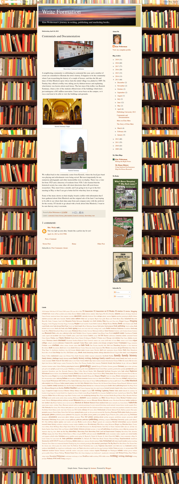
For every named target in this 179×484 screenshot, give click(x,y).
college (44, 343)
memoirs (89, 398)
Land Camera (81, 388)
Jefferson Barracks (101, 381)
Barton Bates (120, 318)
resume (71, 424)
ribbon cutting (104, 424)
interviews (102, 378)
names (47, 405)
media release (63, 398)
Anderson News (92, 316)
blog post (109, 321)
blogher (77, 323)
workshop (96, 456)
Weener (57, 453)
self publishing (105, 429)
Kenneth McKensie (126, 383)
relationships (122, 422)
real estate (74, 422)
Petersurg (114, 412)
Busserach (48, 333)
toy (124, 446)
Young (63, 458)
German (110, 366)
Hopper (54, 376)
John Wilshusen (55, 383)
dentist (94, 348)
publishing (93, 419)
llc (136, 391)
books (108, 328)
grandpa (123, 369)
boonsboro (127, 328)
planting (90, 414)
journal (67, 383)
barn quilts (102, 318)
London (44, 393)
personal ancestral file (98, 412)
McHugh (44, 398)
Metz (103, 398)
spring (80, 436)
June (119, 102)
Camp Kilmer (101, 333)
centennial (51, 216)
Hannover (71, 371)
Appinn (113, 316)
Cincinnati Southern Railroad (74, 340)
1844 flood (53, 311)
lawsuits (112, 388)
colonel (50, 343)
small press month (91, 434)
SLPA (84, 434)
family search (105, 358)
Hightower (133, 371)
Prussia (59, 419)
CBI (99, 335)
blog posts (115, 321)
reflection (89, 422)
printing (96, 417)
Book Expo (64, 326)
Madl (135, 393)
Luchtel (108, 393)
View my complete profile (122, 50)
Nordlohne (45, 410)
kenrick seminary (78, 216)
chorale (135, 338)
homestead (125, 373)
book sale (58, 328)
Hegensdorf (100, 371)
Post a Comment (50, 239)
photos (52, 414)
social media (133, 434)
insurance (85, 378)
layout (117, 388)
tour (93, 216)
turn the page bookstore (101, 448)
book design (57, 326)
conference (60, 343)
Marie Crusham (72, 395)
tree (57, 448)
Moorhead (116, 400)
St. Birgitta (86, 436)
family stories (115, 358)
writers (108, 456)
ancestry (85, 316)
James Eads (75, 381)
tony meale (108, 446)
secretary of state (95, 429)
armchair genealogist (122, 316)
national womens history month (119, 405)
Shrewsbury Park (82, 431)
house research (82, 376)
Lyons (124, 393)
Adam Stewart (72, 314)
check (104, 338)
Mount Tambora (57, 403)
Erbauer (68, 356)
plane (85, 414)
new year (68, 407)
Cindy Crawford (88, 340)
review (85, 424)
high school (125, 371)
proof (135, 417)
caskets (73, 335)
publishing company (104, 419)
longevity (53, 393)
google (53, 369)
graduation (92, 369)
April (119, 109)
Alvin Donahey (110, 314)
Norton (69, 410)
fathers (94, 361)
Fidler (120, 361)
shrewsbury (88, 216)
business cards (119, 331)
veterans (86, 450)
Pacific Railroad (112, 410)
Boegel (105, 324)
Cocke (130, 340)
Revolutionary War (94, 424)
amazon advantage (126, 314)
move (64, 403)
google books (59, 369)
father (66, 361)
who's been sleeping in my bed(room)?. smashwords (93, 453)
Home (74, 244)
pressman (77, 417)
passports (50, 412)
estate (87, 356)
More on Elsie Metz (124, 120)
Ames (62, 316)
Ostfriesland (101, 410)
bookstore (114, 328)
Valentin (56, 450)
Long (48, 393)
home (111, 373)
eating (75, 352)
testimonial (60, 443)
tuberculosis (86, 448)
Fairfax (111, 356)
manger (62, 395)
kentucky (60, 385)
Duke (128, 350)
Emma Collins (46, 356)
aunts (58, 318)
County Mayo (84, 343)
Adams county (80, 314)
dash (111, 345)
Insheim (79, 378)
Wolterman (61, 456)
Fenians (116, 361)
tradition (134, 446)
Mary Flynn (100, 395)
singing (49, 434)
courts (90, 343)
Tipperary (101, 446)
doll (69, 350)
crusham (55, 345)
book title (87, 328)
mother (128, 400)
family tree (123, 358)
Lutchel (120, 393)
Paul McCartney (70, 412)
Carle (60, 335)
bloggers (126, 321)
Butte (54, 333)
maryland (106, 395)
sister (53, 434)
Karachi (106, 383)
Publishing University (117, 419)
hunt (108, 376)
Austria (68, 319)
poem (95, 414)
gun (57, 371)
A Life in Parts (55, 314)
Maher (50, 395)
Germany (121, 366)
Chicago (108, 338)
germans (115, 366)
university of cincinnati (124, 448)
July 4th (101, 383)
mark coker (80, 395)
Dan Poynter (94, 345)
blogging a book (47, 323)
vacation (51, 450)
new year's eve (84, 407)
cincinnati (62, 340)
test (56, 443)
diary (130, 348)
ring (121, 424)
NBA (43, 407)
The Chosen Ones (132, 443)
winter (47, 456)
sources (67, 436)
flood (47, 363)
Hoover (130, 373)
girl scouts (48, 369)
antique (99, 316)
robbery (47, 426)
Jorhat (62, 383)
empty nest (62, 356)
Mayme (120, 395)
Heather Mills (92, 371)
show (54, 431)
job (116, 381)
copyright (76, 343)
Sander (44, 429)
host (58, 376)
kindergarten (104, 385)
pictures (63, 414)
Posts (118, 292)
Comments (119, 296)
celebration (112, 335)
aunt (55, 319)
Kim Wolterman (121, 46)
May (119, 106)
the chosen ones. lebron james (51, 446)
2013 (117, 79)
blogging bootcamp (57, 323)
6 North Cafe (46, 314)
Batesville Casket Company (50, 321)
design (120, 348)
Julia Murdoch (85, 383)
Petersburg (108, 412)
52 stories (119, 311)
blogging (133, 320)
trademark (128, 446)
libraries (66, 391)
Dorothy (96, 350)
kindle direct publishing (115, 385)
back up (87, 318)
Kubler (67, 387)
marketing (87, 395)
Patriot (63, 412)
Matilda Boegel (113, 395)
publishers (85, 419)
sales (122, 427)
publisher (79, 419)
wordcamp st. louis (77, 456)
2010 (117, 146)
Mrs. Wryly (51, 227)
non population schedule (123, 407)
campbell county (118, 333)
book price (101, 326)
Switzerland (107, 441)
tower (120, 446)
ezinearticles (98, 356)
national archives (73, 405)
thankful (66, 443)
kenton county (52, 385)
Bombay (115, 324)
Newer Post (47, 244)
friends (110, 363)
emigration (133, 352)
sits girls (79, 434)
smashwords (101, 433)
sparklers (72, 436)
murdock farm (103, 403)
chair (57, 338)
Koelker (61, 388)
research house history (49, 424)
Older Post (101, 244)
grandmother (117, 369)
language (87, 388)
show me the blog (62, 431)
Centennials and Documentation (123, 116)
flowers (51, 363)
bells (63, 321)
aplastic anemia (106, 316)
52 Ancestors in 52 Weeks (104, 311)
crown (50, 345)
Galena (59, 366)
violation (91, 450)
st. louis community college (127, 436)
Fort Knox (75, 363)
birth (94, 321)
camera (94, 333)
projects (124, 417)
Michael (108, 398)
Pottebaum (133, 414)
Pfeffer (120, 412)
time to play (94, 446)
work (91, 456)
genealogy (85, 366)
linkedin (125, 391)
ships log (50, 431)
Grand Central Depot (101, 369)
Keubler (69, 385)
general (94, 366)
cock (126, 340)
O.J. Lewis (78, 410)
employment (55, 356)
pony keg (127, 414)
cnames (123, 340)
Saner (52, 429)
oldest (95, 410)
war (109, 450)
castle (77, 335)
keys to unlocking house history (81, 385)
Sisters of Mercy (72, 434)
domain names (89, 350)
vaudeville (68, 450)
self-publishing (114, 429)
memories (95, 398)
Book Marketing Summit (90, 326)
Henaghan (114, 371)
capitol (48, 335)
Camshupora (128, 333)
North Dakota (52, 410)
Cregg (129, 343)
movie (68, 403)
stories (74, 441)
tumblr (92, 448)
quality (127, 419)
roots (81, 427)
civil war (108, 340)
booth (43, 331)
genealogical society (73, 366)
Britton (81, 331)
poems (99, 414)
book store (81, 328)
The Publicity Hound (77, 446)
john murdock (68, 216)
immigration (131, 376)
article (130, 316)
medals (53, 398)
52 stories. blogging (130, 311)
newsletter (100, 407)
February (120, 131)
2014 (117, 76)
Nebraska (48, 407)
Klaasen (47, 388)
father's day (88, 361)
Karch (110, 383)
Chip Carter (124, 338)
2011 (117, 142)
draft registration (108, 350)
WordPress (86, 456)
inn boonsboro (72, 378)
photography (46, 414)
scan (63, 429)
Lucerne (103, 393)
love (99, 393)
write (104, 456)
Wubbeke (50, 458)
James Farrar (82, 381)
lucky (116, 393)
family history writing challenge (86, 358)
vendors (74, 450)
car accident (54, 335)
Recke (80, 422)
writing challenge (125, 456)
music (110, 403)
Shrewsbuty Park (126, 431)
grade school (84, 369)
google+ (66, 369)
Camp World (109, 333)
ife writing (113, 376)
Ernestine (81, 356)
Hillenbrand (45, 373)
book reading (130, 326)
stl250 (51, 441)
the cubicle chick (65, 446)
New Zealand (93, 407)
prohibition (118, 417)
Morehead (122, 400)
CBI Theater (104, 335)
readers (69, 422)
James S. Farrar (91, 381)
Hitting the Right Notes (123, 161)
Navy (135, 405)
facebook (105, 356)
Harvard (85, 371)
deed (61, 348)
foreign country (61, 363)
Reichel (115, 422)
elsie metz (122, 352)
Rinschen (125, 424)
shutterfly (134, 431)
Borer (47, 331)
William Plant (128, 453)
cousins (95, 343)
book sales (64, 328)
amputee (66, 316)
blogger (121, 321)
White (76, 453)
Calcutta (78, 333)
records (84, 422)
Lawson (102, 388)
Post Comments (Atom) (60, 248)
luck (112, 393)
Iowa (107, 378)
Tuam (81, 448)
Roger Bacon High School (63, 426)
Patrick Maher (57, 412)
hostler (62, 376)
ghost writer (128, 366)
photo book (125, 412)
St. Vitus (93, 438)
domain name (80, 350)
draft (101, 350)
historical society (68, 373)
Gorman (71, 369)
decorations (56, 348)
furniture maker (52, 366)
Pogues (108, 414)
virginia (97, 450)
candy (43, 335)
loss (74, 393)
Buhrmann (96, 331)
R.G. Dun (45, 422)
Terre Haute (51, 443)
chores (44, 340)
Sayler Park (58, 429)
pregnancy (45, 417)
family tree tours (132, 358)
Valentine (62, 450)
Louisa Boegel (87, 393)
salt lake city (133, 426)
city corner (101, 340)
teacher (124, 441)
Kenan (119, 383)
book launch (78, 326)
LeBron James (123, 388)
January (120, 135)
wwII (59, 458)
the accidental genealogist (84, 443)
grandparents (130, 369)
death (50, 347)
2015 (117, 73)
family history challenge (50, 358)
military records (68, 400)
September (121, 92)
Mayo (124, 395)
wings (43, 456)
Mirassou (83, 400)
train (49, 448)
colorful (54, 343)
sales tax (126, 426)
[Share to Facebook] (80, 212)
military (59, 400)
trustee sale (76, 448)
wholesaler (112, 453)
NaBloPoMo (132, 402)
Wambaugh (103, 450)
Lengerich (49, 391)
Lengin (55, 391)
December (121, 82)
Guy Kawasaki (63, 371)
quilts (130, 419)
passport (44, 412)
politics (122, 414)
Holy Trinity (106, 373)
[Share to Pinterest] (82, 212)
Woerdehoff (53, 456)
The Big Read (112, 443)
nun (73, 410)
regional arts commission (104, 422)
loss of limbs (78, 393)
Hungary (97, 376)
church (55, 340)
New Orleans (61, 407)
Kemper (114, 383)
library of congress (81, 391)
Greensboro (52, 371)
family (117, 355)
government (77, 369)
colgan (134, 340)
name (43, 405)
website (120, 450)
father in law (72, 361)
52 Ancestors (87, 311)
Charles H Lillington (85, 338)
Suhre (101, 441)
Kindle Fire (126, 385)
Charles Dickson (64, 338)
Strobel (92, 441)
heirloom (108, 371)
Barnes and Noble (111, 318)
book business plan (128, 323)
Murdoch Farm (94, 403)
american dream (55, 316)
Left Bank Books (132, 388)
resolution (59, 424)
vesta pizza (80, 450)
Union (115, 448)
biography (86, 321)
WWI (55, 458)
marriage (93, 395)
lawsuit (106, 388)
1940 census (66, 311)
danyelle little (102, 345)
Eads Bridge (56, 352)
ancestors (78, 316)
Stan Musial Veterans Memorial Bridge (107, 438)
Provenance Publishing (49, 419)
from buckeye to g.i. (119, 363)
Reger (95, 422)
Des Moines (106, 348)
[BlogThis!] (75, 212)
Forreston (69, 363)
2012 (117, 139)
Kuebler (73, 387)
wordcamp (68, 456)
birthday (99, 321)
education (107, 352)
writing (114, 455)
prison (101, 417)
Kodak (57, 388)
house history (59, 216)
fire (130, 361)
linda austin (118, 391)
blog (104, 321)
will (117, 453)
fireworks (134, 361)
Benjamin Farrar (71, 321)
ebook (80, 352)
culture (62, 345)
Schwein (81, 429)
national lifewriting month (102, 405)
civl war (113, 340)
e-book (50, 352)
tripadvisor (61, 448)
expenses (92, 356)
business (111, 331)
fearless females (101, 361)
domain (73, 350)
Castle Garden (83, 335)
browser (90, 331)
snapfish (123, 434)
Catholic (90, 335)
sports (76, 436)
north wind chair (62, 410)
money (111, 400)
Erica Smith (74, 356)
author (73, 319)
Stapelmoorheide (125, 438)
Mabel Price (130, 393)
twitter (111, 448)
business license (127, 331)
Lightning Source (108, 390)
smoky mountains (111, 434)
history (76, 373)
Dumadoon (134, 350)
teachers (129, 441)
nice (111, 407)
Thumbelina (86, 446)
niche (114, 407)
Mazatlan (129, 395)
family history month (65, 358)
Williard (134, 453)
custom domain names (70, 345)
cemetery (119, 335)
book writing (94, 328)
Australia (62, 318)
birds (91, 321)
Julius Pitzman (94, 383)
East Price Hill (65, 352)
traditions (44, 448)
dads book (85, 345)
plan (82, 414)
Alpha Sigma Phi (100, 314)
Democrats (88, 348)
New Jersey (54, 407)
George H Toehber (102, 366)
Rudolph (94, 426)
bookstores (120, 328)
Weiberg (61, 453)
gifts (43, 369)
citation (96, 340)
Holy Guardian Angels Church (92, 373)
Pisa (73, 414)
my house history (123, 403)
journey (72, 383)
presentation (53, 417)
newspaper (106, 407)
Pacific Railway (121, 410)
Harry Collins (78, 371)
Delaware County (80, 348)
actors (66, 314)
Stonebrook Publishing (65, 441)
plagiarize (77, 414)
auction (44, 319)
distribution (55, 350)
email (128, 352)
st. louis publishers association (70, 438)
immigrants (124, 376)
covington (110, 343)
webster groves (127, 450)
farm (53, 360)
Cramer (115, 343)
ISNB (63, 381)
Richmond (112, 424)
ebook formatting (88, 352)
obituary (84, 410)
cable (57, 333)
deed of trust (67, 348)
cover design (102, 343)
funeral (135, 363)
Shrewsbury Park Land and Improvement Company (105, 431)
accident (61, 314)
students (96, 441)
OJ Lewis (90, 410)
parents (128, 410)
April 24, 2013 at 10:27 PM (56, 234)
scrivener (87, 429)
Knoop (52, 388)
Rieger (117, 424)
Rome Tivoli (75, 426)
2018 (117, 63)
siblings (44, 434)
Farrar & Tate (60, 361)
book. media (102, 328)
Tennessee (45, 443)
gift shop (134, 366)
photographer (133, 412)
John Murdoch (131, 380)
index (54, 378)
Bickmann (79, 321)
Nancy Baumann (63, 405)
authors (77, 318)
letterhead (61, 391)
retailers (76, 424)
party (135, 410)
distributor (62, 350)
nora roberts (133, 407)
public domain (65, 419)
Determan (125, 348)
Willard (121, 453)
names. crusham (53, 405)
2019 (117, 59)
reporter (129, 422)
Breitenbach (56, 331)
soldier (56, 436)
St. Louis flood (55, 438)
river (43, 426)
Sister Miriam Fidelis (61, 434)
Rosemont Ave (87, 426)
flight (43, 363)
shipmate (44, 431)
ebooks (96, 352)
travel (53, 448)
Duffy (124, 350)
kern (65, 385)
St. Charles (92, 436)
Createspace (123, 343)
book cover (49, 326)
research (134, 422)
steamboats (134, 438)
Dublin (120, 350)
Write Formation (61, 11)
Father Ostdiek (80, 361)
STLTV (56, 441)
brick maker (68, 331)
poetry (103, 414)
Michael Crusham (126, 398)
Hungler (103, 376)
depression (99, 348)
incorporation (48, 378)
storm (79, 441)
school (71, 429)
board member (84, 323)
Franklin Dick (91, 363)
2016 (117, 69)
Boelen (110, 323)
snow (127, 434)
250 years (72, 311)
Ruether (99, 426)
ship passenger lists (131, 429)
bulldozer (101, 331)
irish (128, 378)
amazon (117, 313)
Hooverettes (48, 376)
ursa (132, 448)
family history (129, 355)
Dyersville (45, 352)
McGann (134, 395)
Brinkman (75, 331)
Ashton (135, 316)
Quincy (135, 419)
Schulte (76, 429)
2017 (117, 66)
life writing (96, 390)
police (117, 414)
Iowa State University (116, 378)
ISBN (60, 381)
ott (106, 410)
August (120, 96)
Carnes (64, 335)
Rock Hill (53, 426)
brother (85, 331)
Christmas (49, 340)
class (118, 340)
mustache (115, 403)
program (111, 417)
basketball (128, 319)
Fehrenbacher (109, 361)
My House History (122, 165)
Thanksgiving (73, 443)
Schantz (66, 429)
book (120, 323)
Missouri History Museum (100, 400)
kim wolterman (96, 385)
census (124, 335)
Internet (90, 378)
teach (120, 441)
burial (106, 331)
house (66, 376)
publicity (73, 419)
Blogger (108, 468)
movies (72, 403)
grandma (110, 369)
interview (95, 378)
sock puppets (45, 436)
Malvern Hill (56, 395)
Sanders (48, 429)
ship (124, 429)
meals (49, 398)
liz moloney (131, 391)
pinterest (69, 414)
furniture (44, 366)
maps (66, 395)
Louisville (94, 393)
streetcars (87, 441)
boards (91, 323)
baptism (92, 318)
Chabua (52, 338)
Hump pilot (91, 376)
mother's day (49, 403)
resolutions (66, 424)
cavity (95, 335)
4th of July (79, 311)
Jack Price (68, 381)
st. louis (116, 436)
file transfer (126, 361)
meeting (70, 398)
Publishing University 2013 (126, 112)
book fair (71, 326)
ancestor (71, 316)
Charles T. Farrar (96, 338)
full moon (129, 363)
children (117, 338)
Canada (134, 333)
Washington (113, 450)
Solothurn (62, 436)
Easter (72, 352)
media (57, 398)
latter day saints (95, 388)
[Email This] (73, 212)
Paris (132, 410)
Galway (63, 366)
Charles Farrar (75, 338)
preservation (61, 417)
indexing (59, 378)
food (55, 363)
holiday (81, 373)
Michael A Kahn (115, 398)
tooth (114, 446)
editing (101, 352)
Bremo (62, 331)
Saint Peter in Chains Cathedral (111, 426)
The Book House (122, 443)
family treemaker (47, 361)
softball (52, 436)
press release (70, 417)
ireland (124, 378)
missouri (89, 400)
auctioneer (50, 318)
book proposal (109, 326)
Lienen (89, 391)
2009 (117, 149)
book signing (72, 328)
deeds (73, 348)
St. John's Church (108, 436)
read (65, 422)
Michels (48, 400)
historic (52, 373)
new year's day (76, 407)
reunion (81, 424)
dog (67, 350)
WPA (100, 456)
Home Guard (117, 373)
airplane (93, 314)
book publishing (119, 326)
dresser (116, 350)
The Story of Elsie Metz (125, 124)
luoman (93, 468)
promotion (130, 417)
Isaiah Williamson (52, 381)
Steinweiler (45, 441)
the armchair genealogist (100, 443)
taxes (116, 441)
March (119, 128)
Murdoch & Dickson (82, 402)
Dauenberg (116, 345)
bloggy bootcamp (69, 323)
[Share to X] (78, 212)
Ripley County (133, 424)
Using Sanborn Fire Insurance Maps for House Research (125, 168)
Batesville (134, 318)
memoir (83, 397)
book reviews (50, 328)
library (72, 391)
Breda (51, 331)
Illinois (118, 376)
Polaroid (112, 414)
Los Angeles (68, 393)
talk (113, 441)
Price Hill (84, 417)
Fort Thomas (82, 363)
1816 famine (45, 311)
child (113, 338)
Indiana (64, 378)
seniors (121, 429)
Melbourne (76, 398)
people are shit (88, 412)
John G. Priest (121, 381)
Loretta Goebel (60, 393)
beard (60, 321)
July (119, 99)
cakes (60, 333)
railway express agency (55, 422)
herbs (119, 371)
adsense (88, 314)
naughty (131, 405)
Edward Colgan (114, 352)
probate (106, 417)
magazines (45, 395)
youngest (67, 458)
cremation (134, 343)
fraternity (98, 363)
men (100, 398)
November (121, 86)
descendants (114, 348)
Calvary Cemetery (87, 333)
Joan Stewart (110, 381)
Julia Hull (77, 383)
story (82, 441)
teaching (134, 441)
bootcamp (134, 328)
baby (82, 319)
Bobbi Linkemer (98, 323)
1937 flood (59, 311)
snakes (118, 434)
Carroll (68, 335)
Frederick (104, 363)
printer (90, 417)
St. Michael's (86, 438)
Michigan (54, 400)
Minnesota (77, 400)
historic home (58, 373)
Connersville (69, 343)
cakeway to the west (69, 333)
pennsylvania (79, 412)
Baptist (97, 318)
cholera (130, 338)
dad (79, 345)
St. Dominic (99, 436)
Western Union (69, 453)
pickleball (58, 414)
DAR (108, 345)
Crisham (44, 345)
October (120, 89)
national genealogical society (87, 405)
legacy (44, 391)
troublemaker (68, 448)
